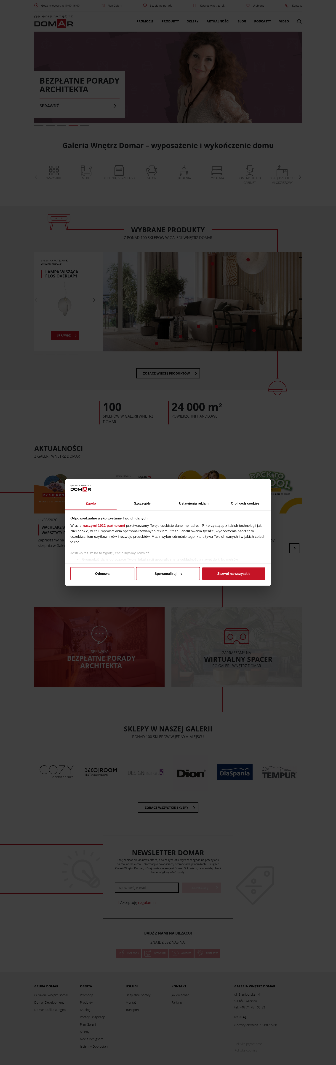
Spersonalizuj (165, 574)
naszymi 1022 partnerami (104, 525)
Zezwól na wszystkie (233, 574)
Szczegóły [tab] (142, 503)
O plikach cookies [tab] (245, 503)
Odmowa (102, 574)
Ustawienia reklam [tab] (194, 503)
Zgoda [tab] (91, 503)
